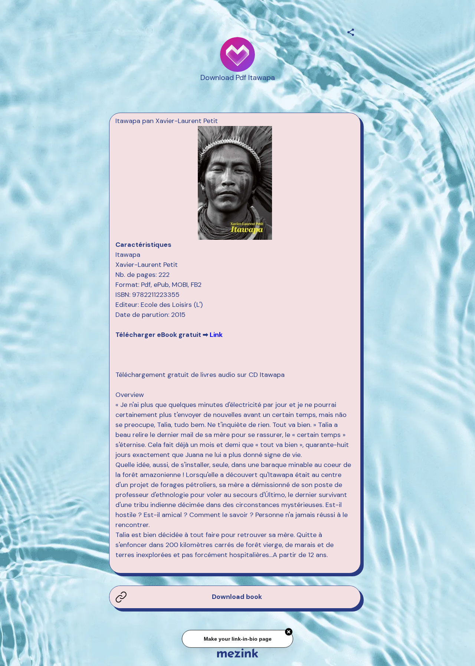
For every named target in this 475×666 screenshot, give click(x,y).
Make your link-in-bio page (237, 637)
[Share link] (350, 31)
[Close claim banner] (288, 630)
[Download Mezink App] (237, 653)
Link (216, 334)
